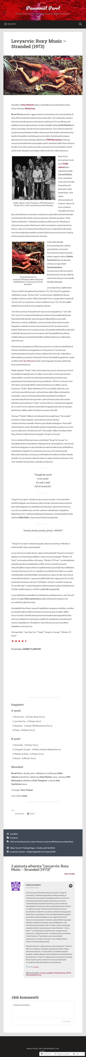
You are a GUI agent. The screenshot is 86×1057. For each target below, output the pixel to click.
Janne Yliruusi (36, 842)
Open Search (80, 24)
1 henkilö (36, 967)
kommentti (66, 1021)
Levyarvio (14, 838)
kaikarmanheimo (33, 885)
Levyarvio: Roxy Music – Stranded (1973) (38, 43)
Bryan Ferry (25, 842)
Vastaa (70, 886)
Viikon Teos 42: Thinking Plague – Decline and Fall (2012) (32, 848)
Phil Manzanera (57, 842)
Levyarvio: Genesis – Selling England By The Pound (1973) (32, 852)
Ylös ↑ (43, 1051)
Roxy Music (68, 842)
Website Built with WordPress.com (43, 1049)
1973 (12, 842)
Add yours (69, 874)
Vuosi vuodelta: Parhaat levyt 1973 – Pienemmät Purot (49, 974)
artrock (18, 842)
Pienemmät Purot (43, 8)
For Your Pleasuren (27, 361)
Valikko (11, 24)
